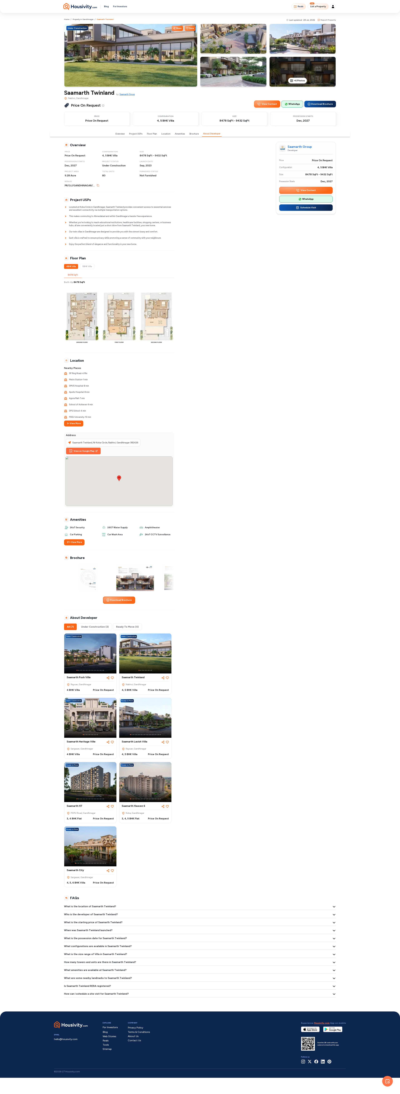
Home (66, 19)
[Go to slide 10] (91, 670)
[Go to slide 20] (160, 734)
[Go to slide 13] (95, 670)
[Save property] (112, 677)
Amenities (180, 133)
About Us (133, 1036)
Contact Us (134, 1040)
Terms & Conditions (139, 1031)
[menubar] (103, 105)
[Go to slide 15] (98, 670)
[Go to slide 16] (100, 670)
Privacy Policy (135, 1027)
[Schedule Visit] (387, 1081)
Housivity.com (322, 1023)
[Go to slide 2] (78, 670)
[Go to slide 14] (97, 670)
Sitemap (107, 1048)
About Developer (211, 133)
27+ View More (74, 542)
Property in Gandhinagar (83, 19)
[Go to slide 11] (92, 670)
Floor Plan (152, 133)
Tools (106, 1044)
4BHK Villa (71, 266)
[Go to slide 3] (80, 670)
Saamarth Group (127, 94)
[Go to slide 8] (94, 734)
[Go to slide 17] (155, 734)
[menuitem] (103, 105)
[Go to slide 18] (103, 670)
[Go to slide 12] (94, 670)
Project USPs (135, 133)
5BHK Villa (87, 266)
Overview (120, 133)
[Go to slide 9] (89, 670)
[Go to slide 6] (84, 670)
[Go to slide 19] (158, 734)
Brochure (194, 133)
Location (165, 133)
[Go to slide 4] (81, 670)
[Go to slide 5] (83, 670)
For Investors (120, 6)
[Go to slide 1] (77, 670)
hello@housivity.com (66, 1039)
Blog (106, 6)
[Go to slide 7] (86, 670)
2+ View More (74, 423)
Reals (300, 6)
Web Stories (109, 1036)
